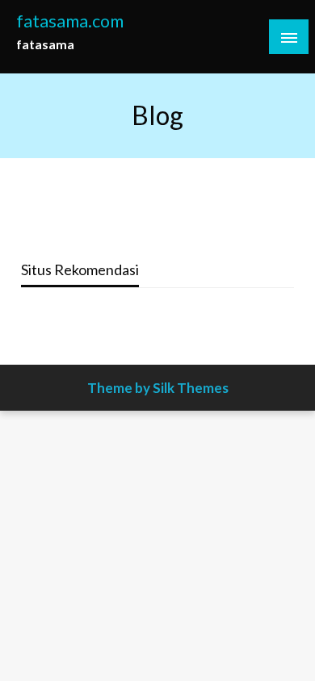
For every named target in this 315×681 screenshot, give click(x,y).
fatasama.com (70, 20)
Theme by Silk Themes (158, 387)
